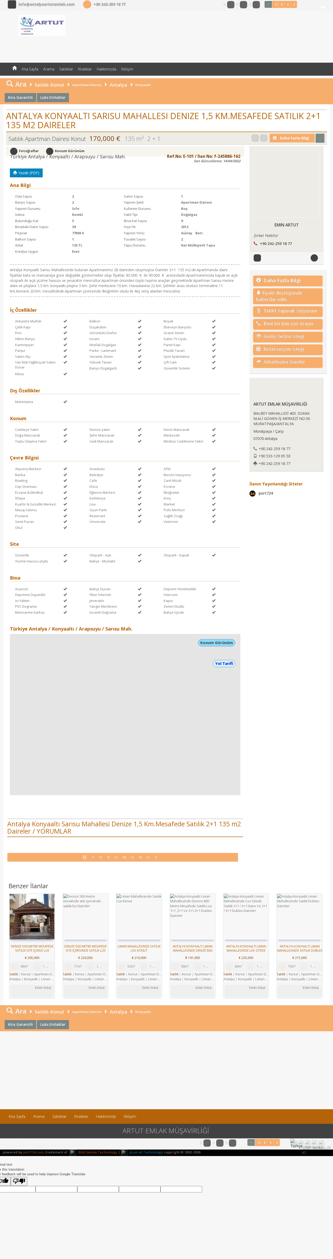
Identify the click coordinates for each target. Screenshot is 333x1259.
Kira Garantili (20, 97)
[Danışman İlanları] (258, 257)
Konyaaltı (143, 84)
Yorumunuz (127, 857)
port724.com (33, 1152)
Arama (48, 69)
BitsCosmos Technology (97, 1152)
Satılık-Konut (49, 85)
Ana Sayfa (30, 69)
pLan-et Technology (146, 1152)
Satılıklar (66, 69)
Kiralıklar (85, 69)
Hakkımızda (106, 69)
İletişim (127, 69)
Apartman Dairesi (86, 84)
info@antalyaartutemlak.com (46, 4)
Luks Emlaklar (53, 97)
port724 (265, 493)
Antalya (118, 85)
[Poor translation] (19, 1181)
